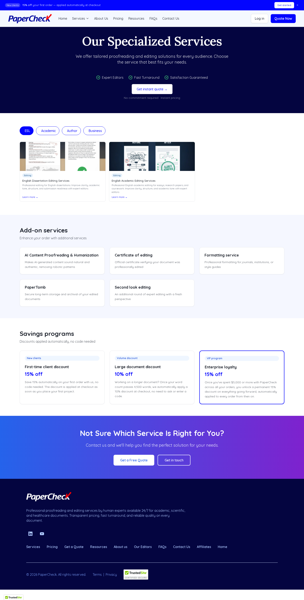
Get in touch (174, 460)
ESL (27, 131)
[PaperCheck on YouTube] (42, 534)
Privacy (111, 574)
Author (72, 131)
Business (95, 131)
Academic (48, 131)
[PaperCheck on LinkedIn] (30, 534)
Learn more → (30, 197)
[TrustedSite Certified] (135, 574)
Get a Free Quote (134, 460)
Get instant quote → (152, 89)
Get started (284, 5)
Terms (97, 574)
